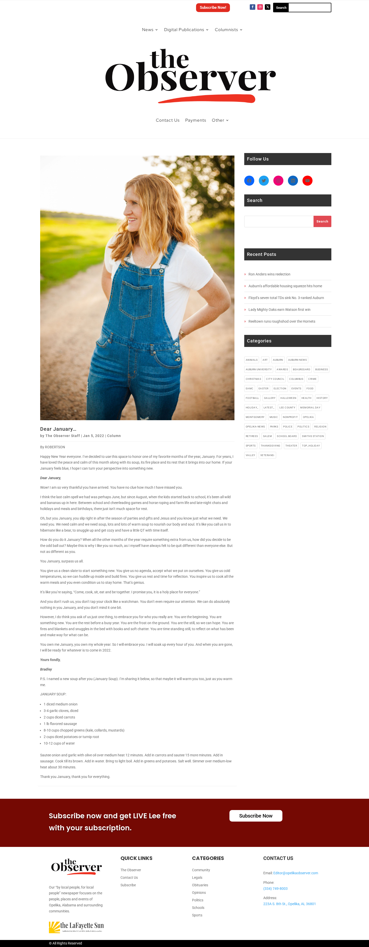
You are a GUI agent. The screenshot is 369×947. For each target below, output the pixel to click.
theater (291, 445)
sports (251, 445)
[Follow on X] (267, 7)
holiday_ (252, 407)
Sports (197, 915)
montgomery (255, 417)
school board (287, 436)
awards (282, 369)
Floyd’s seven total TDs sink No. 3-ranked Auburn (286, 298)
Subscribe (128, 885)
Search (322, 221)
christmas (253, 379)
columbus (296, 379)
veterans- (267, 455)
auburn (278, 359)
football (252, 398)
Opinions (199, 893)
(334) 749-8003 (275, 889)
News (148, 29)
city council (275, 379)
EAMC (250, 388)
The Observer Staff (62, 436)
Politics (197, 900)
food (310, 388)
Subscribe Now (256, 816)
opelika (308, 417)
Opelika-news (255, 426)
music (274, 417)
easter (264, 388)
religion (320, 426)
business (321, 369)
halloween (288, 398)
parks (274, 426)
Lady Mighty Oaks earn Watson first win (280, 310)
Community (201, 870)
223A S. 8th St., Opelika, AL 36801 (289, 904)
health (306, 398)
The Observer (130, 870)
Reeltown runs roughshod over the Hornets (282, 321)
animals (252, 359)
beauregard (301, 369)
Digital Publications (184, 29)
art (265, 359)
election (280, 388)
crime (312, 379)
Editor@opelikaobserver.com (295, 873)
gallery (270, 398)
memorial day (310, 407)
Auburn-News (297, 359)
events (296, 388)
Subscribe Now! (213, 7)
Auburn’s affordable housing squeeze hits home (285, 286)
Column (114, 436)
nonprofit (290, 417)
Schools (198, 908)
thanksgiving (270, 445)
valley (250, 455)
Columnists (226, 29)
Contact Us (168, 120)
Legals (197, 878)
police (287, 426)
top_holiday (311, 445)
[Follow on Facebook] (252, 7)
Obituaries (200, 885)
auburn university (259, 369)
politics (303, 426)
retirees (252, 436)
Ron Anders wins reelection (269, 274)
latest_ (269, 407)
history (322, 398)
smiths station (313, 436)
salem (267, 436)
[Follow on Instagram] (260, 7)
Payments (195, 120)
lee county (287, 407)
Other (218, 120)
